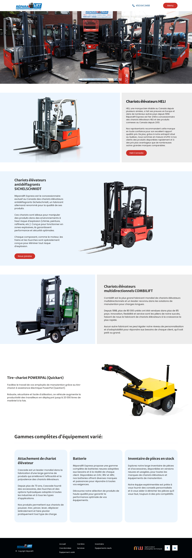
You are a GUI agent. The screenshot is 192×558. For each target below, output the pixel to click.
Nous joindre (25, 256)
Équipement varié (67, 552)
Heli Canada (136, 152)
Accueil (62, 544)
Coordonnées (65, 548)
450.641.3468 (143, 5)
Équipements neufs (103, 548)
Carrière (80, 544)
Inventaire (99, 544)
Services (80, 548)
